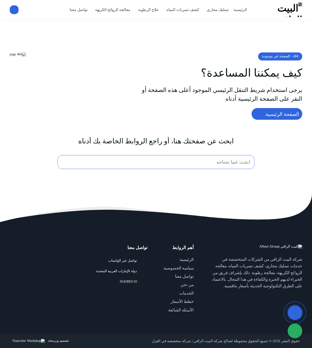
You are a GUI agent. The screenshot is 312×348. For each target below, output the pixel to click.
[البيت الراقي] (276, 9)
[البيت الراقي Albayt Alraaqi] (280, 247)
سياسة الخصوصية (179, 268)
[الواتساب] (295, 331)
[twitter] (297, 297)
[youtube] (287, 297)
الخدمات (186, 293)
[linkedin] (277, 297)
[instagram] (268, 297)
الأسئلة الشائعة (181, 310)
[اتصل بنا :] (295, 312)
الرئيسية (187, 259)
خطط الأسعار (182, 301)
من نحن (187, 284)
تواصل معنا (184, 276)
